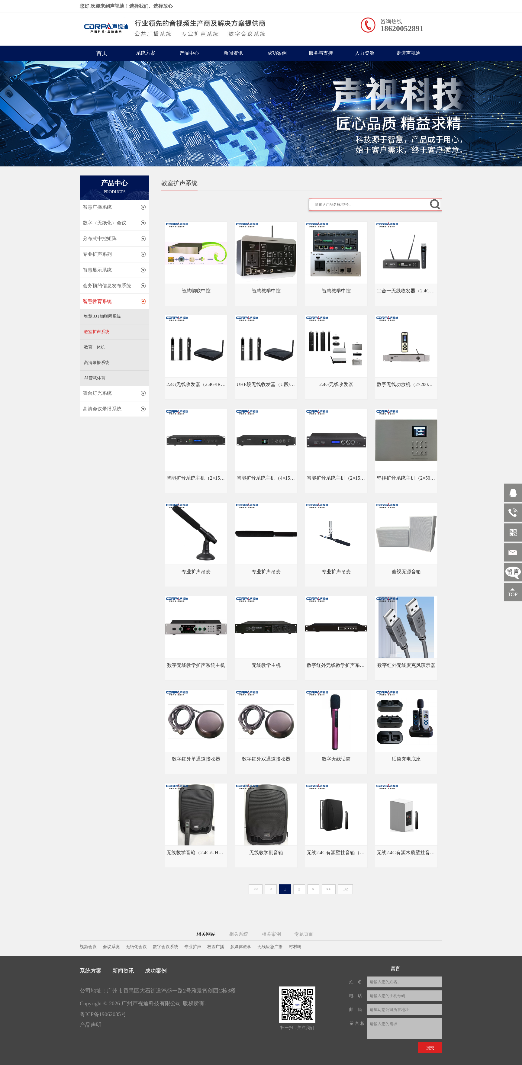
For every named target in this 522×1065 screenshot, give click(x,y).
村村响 (295, 946)
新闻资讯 (233, 53)
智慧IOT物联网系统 (102, 316)
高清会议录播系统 (102, 408)
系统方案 (145, 53)
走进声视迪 (408, 53)
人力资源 (364, 53)
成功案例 (277, 53)
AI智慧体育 (94, 378)
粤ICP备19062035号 (103, 1014)
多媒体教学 (240, 946)
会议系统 (111, 946)
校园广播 (215, 946)
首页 (101, 53)
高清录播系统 (96, 362)
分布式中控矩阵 (100, 238)
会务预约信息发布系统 (107, 285)
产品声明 (91, 1025)
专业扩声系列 (97, 254)
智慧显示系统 (97, 269)
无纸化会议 (136, 946)
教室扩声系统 (96, 332)
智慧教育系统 (97, 301)
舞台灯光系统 (97, 393)
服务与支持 (321, 53)
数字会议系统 (165, 946)
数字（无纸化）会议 (104, 222)
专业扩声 (192, 946)
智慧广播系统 (97, 207)
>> (329, 889)
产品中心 (189, 53)
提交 (430, 1047)
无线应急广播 (270, 946)
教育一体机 (94, 347)
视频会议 (88, 946)
